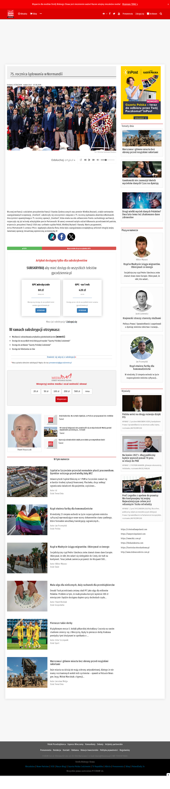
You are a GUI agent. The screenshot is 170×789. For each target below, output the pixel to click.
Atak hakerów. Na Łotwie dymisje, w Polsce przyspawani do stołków (86, 416)
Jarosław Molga (61, 681)
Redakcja (57, 750)
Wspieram (61, 399)
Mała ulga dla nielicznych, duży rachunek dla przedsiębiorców (82, 584)
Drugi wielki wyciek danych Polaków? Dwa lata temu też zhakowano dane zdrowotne (141, 214)
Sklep (127, 766)
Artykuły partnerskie (114, 744)
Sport (57, 643)
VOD (52, 766)
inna (87, 391)
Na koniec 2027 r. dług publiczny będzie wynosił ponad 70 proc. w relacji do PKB (138, 457)
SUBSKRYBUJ (35, 268)
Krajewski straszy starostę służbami (142, 318)
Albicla (108, 766)
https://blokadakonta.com (132, 543)
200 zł (67, 391)
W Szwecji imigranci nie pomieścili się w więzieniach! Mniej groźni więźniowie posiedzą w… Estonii (85, 429)
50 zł (46, 391)
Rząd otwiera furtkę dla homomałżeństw (71, 508)
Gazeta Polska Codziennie (79, 766)
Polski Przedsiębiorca (57, 744)
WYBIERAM (41, 310)
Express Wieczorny (75, 744)
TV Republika (97, 766)
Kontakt (66, 750)
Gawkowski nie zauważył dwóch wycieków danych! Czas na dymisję (140, 182)
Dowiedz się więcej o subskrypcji (61, 357)
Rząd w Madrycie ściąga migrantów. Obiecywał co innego (79, 546)
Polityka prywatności (109, 750)
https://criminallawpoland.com (134, 529)
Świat (61, 419)
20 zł (35, 391)
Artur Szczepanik (61, 640)
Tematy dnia (128, 126)
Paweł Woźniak (61, 602)
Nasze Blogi (61, 766)
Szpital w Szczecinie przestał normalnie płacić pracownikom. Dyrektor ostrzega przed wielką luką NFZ (82, 472)
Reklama (75, 750)
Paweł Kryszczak (24, 449)
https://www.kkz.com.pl (131, 538)
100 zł (56, 391)
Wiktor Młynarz (61, 564)
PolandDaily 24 (138, 766)
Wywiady (126, 391)
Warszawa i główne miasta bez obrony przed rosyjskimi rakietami (79, 663)
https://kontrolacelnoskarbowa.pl (135, 547)
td (56, 490)
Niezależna (30, 766)
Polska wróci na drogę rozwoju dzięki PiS (141, 416)
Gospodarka (59, 605)
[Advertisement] (85, 42)
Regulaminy (125, 750)
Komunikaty (90, 744)
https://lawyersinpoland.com (133, 534)
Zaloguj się (139, 13)
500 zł (77, 391)
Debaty (100, 744)
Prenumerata (128, 13)
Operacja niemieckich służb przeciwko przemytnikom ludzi (82, 440)
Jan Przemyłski (61, 525)
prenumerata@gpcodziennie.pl (60, 363)
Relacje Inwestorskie (89, 750)
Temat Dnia (59, 493)
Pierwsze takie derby (61, 623)
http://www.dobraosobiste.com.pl (135, 552)
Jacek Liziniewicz (142, 313)
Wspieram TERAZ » (130, 4)
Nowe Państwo (43, 766)
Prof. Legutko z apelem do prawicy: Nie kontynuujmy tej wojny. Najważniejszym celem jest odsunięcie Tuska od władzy (140, 500)
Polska (57, 528)
